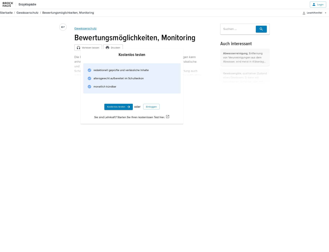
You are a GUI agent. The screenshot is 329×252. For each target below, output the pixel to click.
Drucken (115, 47)
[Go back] (62, 27)
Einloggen (151, 106)
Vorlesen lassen (90, 47)
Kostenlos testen (116, 106)
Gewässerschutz (85, 28)
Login (320, 4)
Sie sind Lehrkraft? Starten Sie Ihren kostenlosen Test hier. (129, 117)
